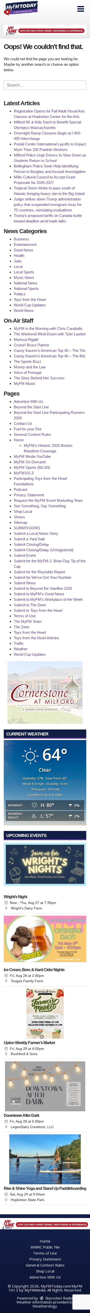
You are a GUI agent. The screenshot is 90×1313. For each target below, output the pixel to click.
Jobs (18, 261)
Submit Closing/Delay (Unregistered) (44, 550)
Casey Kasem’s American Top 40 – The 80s (50, 356)
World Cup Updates (30, 305)
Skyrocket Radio (58, 1298)
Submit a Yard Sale (29, 539)
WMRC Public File (45, 1247)
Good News (23, 250)
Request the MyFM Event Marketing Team (48, 500)
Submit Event (25, 555)
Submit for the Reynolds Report (39, 572)
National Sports (26, 288)
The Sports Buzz (27, 361)
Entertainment (25, 244)
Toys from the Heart (30, 299)
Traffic (19, 643)
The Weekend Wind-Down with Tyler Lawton (50, 334)
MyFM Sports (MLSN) (32, 467)
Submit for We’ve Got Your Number (43, 577)
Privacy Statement (29, 495)
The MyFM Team (28, 621)
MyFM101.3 (24, 473)
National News (26, 283)
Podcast (20, 489)
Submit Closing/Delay (31, 544)
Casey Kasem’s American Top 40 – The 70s (50, 350)
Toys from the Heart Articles (36, 638)
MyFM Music (25, 383)
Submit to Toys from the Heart (38, 610)
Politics (20, 294)
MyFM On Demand (30, 462)
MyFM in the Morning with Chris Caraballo (48, 328)
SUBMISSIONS (27, 528)
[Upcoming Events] (45, 868)
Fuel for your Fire (28, 429)
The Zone (21, 627)
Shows (19, 517)
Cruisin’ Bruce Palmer (31, 345)
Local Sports (24, 272)
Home (19, 440)
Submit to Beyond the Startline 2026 (43, 588)
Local (18, 266)
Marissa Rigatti (26, 339)
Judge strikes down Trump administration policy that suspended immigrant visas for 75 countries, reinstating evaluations (48, 204)
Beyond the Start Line (31, 407)
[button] (80, 9)
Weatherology (44, 1306)
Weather (21, 649)
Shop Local (23, 511)
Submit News (25, 583)
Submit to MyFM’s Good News (39, 594)
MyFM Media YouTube (32, 456)
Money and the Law (30, 367)
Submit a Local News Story (36, 533)
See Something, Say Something (40, 506)
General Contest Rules (32, 434)
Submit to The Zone (30, 605)
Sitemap (20, 522)
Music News (24, 277)
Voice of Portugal (27, 372)
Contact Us (23, 423)
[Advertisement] (45, 30)
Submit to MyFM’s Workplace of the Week (48, 599)
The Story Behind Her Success (39, 378)
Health (19, 255)
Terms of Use (25, 616)
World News (24, 310)
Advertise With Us (28, 401)
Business (21, 239)
